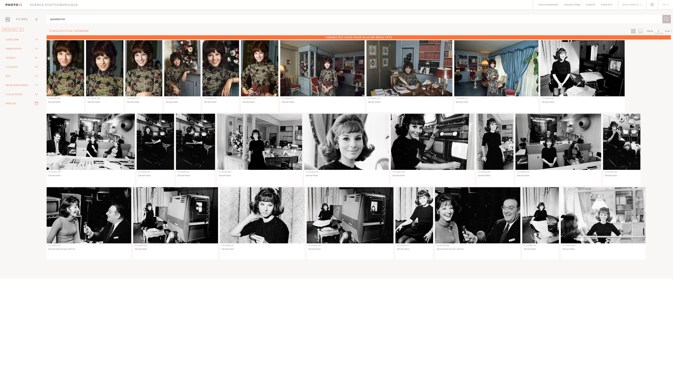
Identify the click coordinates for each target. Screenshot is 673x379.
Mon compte (631, 5)
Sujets (590, 5)
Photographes (548, 5)
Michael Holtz (10, 30)
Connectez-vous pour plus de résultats (358, 37)
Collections (572, 5)
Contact (607, 5)
